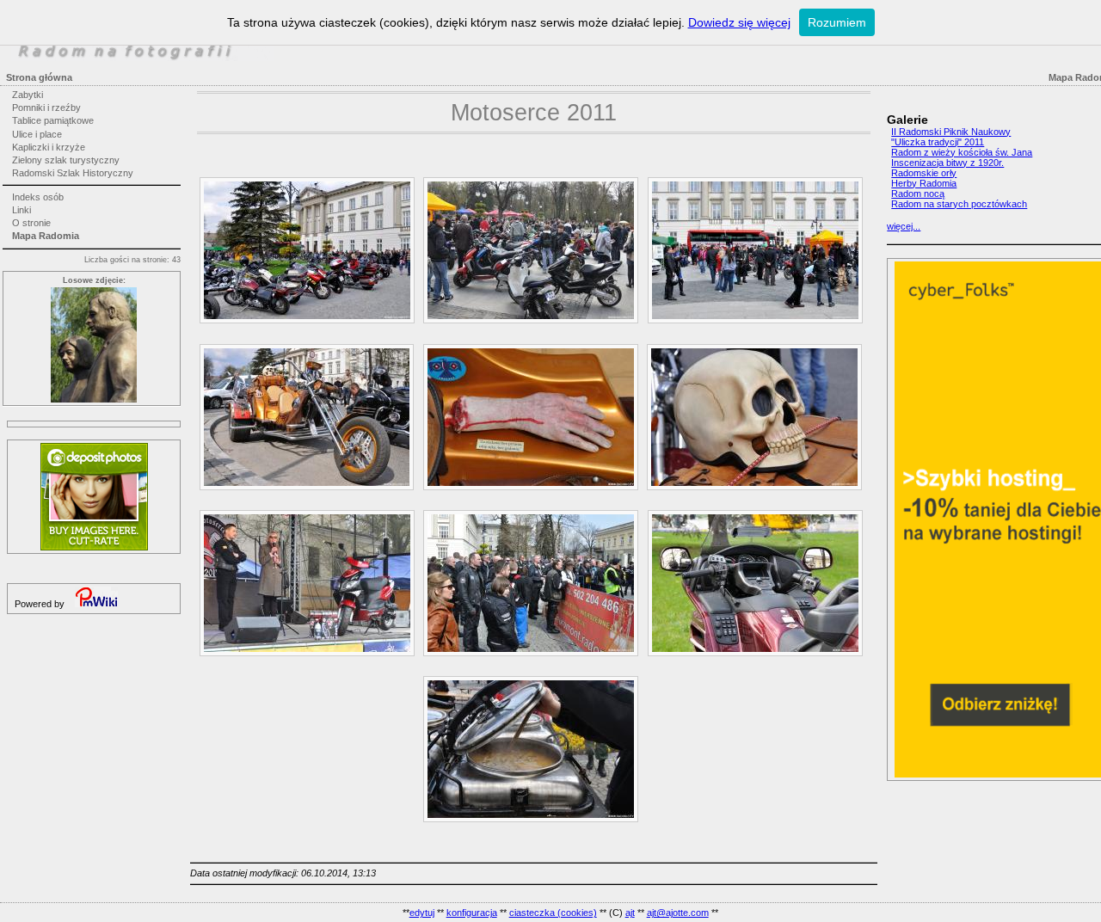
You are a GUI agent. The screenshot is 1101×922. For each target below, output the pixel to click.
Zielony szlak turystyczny (66, 160)
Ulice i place (37, 134)
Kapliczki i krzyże (48, 147)
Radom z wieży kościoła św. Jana (961, 152)
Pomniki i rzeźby (46, 107)
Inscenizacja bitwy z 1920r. (947, 162)
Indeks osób (38, 197)
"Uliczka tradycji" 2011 (937, 142)
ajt (630, 912)
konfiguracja (471, 912)
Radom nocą (917, 193)
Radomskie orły (923, 173)
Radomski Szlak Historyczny (72, 173)
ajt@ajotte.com (678, 912)
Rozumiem (837, 22)
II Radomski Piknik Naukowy (951, 131)
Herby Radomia (923, 183)
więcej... (903, 226)
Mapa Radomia (45, 235)
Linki (21, 210)
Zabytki (27, 94)
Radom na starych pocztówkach (959, 204)
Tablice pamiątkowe (53, 120)
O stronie (31, 223)
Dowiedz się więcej (739, 22)
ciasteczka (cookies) (553, 912)
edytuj (421, 912)
